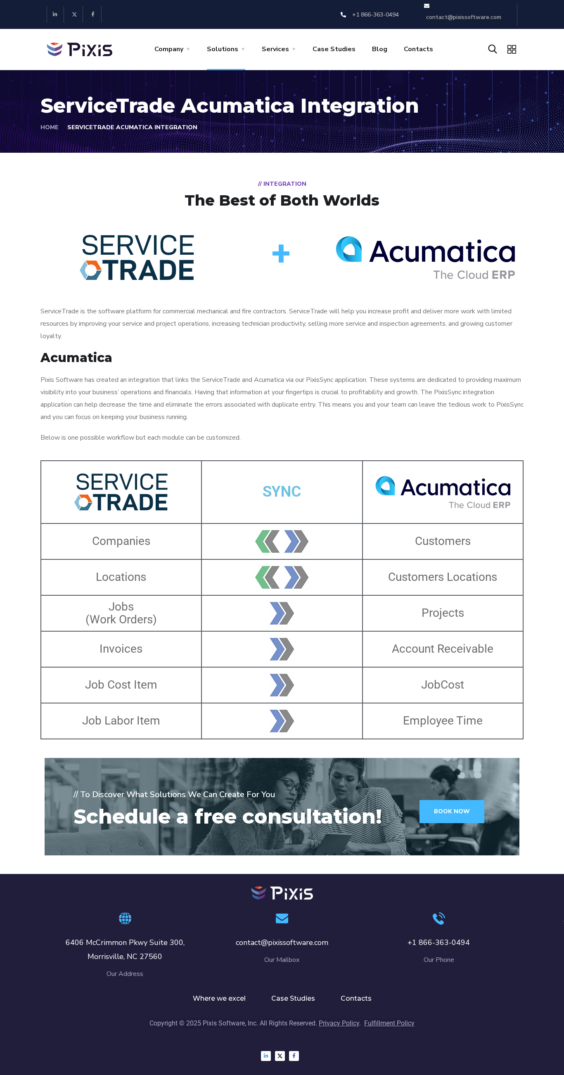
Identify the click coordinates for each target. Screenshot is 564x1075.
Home (49, 127)
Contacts (418, 49)
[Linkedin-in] (55, 14)
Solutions (222, 49)
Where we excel (219, 998)
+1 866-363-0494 (439, 942)
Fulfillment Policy (389, 1023)
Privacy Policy (339, 1023)
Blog (379, 49)
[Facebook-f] (93, 14)
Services (275, 49)
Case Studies (334, 49)
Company (168, 49)
